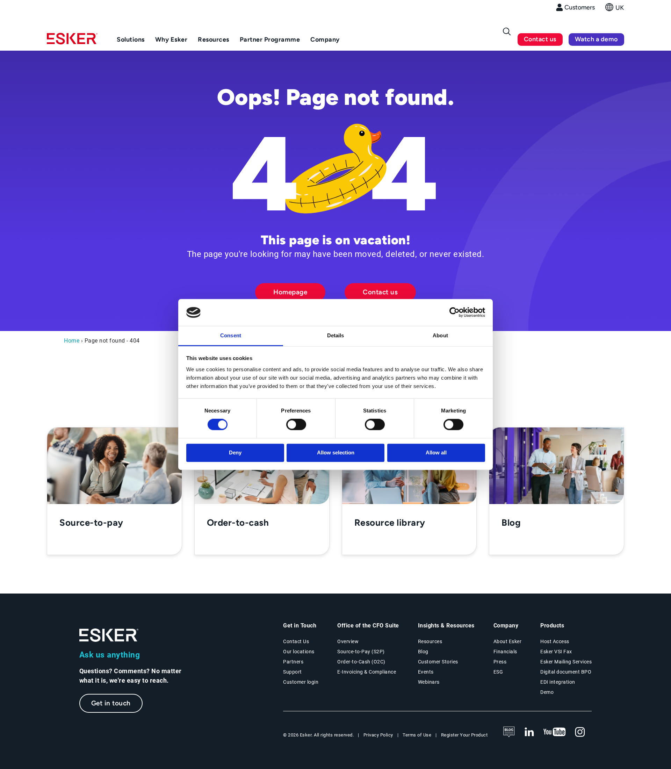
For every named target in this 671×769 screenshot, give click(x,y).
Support (292, 672)
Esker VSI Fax (556, 651)
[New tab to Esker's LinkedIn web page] (529, 732)
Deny (235, 452)
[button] (614, 9)
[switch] (296, 424)
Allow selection (335, 452)
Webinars (429, 682)
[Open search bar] (507, 31)
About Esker (507, 641)
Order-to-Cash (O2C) (361, 661)
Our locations (299, 651)
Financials (505, 651)
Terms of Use (417, 735)
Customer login (300, 682)
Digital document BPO (565, 672)
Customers (579, 7)
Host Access (554, 641)
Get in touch (111, 703)
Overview (348, 641)
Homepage (290, 292)
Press (500, 661)
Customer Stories (438, 661)
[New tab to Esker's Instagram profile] (580, 732)
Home (71, 340)
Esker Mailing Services (566, 661)
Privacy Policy (378, 735)
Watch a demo (596, 39)
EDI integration (557, 682)
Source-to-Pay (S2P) (361, 651)
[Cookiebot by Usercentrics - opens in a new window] (454, 312)
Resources (430, 641)
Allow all (436, 452)
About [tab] (440, 335)
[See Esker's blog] (509, 732)
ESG (498, 672)
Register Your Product (464, 735)
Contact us (540, 39)
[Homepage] (72, 41)
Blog (423, 651)
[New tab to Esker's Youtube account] (555, 732)
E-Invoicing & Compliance (366, 672)
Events (426, 672)
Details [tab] (335, 335)
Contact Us (296, 641)
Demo (547, 692)
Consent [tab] (230, 335)
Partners (293, 661)
